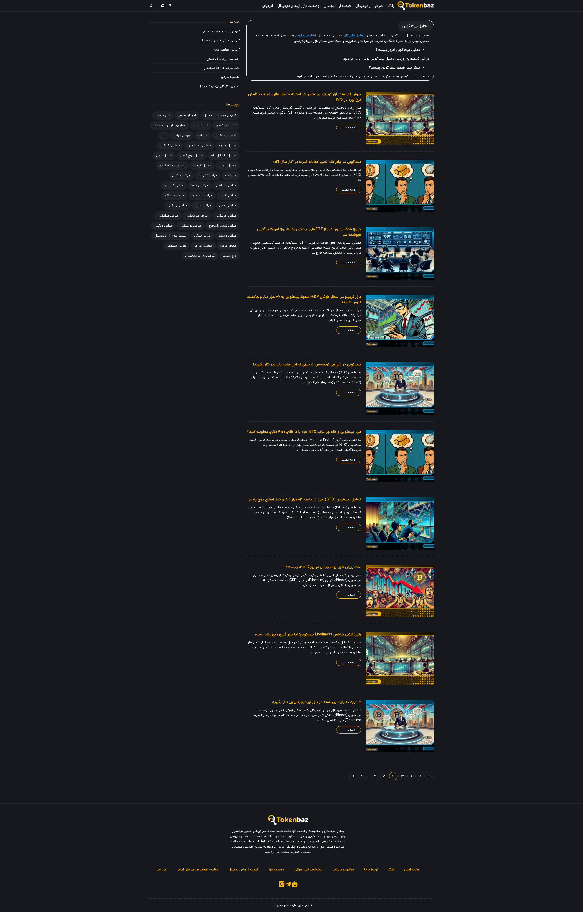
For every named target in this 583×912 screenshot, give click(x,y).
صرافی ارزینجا (199, 185)
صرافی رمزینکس (226, 215)
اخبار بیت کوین (226, 125)
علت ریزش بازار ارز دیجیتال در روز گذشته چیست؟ (323, 567)
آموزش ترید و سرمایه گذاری (221, 31)
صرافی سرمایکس (197, 215)
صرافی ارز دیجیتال (369, 5)
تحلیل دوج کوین (191, 155)
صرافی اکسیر (228, 195)
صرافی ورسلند (227, 235)
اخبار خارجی (200, 125)
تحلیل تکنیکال (354, 35)
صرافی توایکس (177, 205)
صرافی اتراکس (181, 175)
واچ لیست (229, 255)
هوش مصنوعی (176, 245)
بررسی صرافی (181, 135)
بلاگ (390, 5)
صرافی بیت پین (202, 195)
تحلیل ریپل (164, 155)
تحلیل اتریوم (227, 145)
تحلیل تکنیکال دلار (223, 155)
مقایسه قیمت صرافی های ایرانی (197, 869)
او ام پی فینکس (225, 135)
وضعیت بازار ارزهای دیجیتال (298, 5)
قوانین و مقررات (343, 869)
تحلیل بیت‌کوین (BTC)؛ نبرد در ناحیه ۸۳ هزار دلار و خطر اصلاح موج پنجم (305, 499)
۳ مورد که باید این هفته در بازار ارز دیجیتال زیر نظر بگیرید (316, 702)
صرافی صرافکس (168, 215)
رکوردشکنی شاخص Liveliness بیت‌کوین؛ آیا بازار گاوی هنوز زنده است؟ (308, 634)
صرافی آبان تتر (207, 175)
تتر (163, 135)
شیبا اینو (230, 175)
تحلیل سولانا (227, 165)
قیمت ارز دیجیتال (337, 5)
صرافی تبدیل (227, 205)
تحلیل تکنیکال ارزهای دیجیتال (219, 86)
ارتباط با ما (371, 869)
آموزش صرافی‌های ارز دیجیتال (220, 40)
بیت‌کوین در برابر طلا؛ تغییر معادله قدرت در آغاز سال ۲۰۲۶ (317, 161)
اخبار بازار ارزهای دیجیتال (223, 58)
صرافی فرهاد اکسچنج (222, 225)
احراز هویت (163, 115)
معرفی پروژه (228, 245)
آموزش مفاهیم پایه (227, 49)
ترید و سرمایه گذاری (172, 165)
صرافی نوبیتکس (190, 225)
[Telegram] (163, 5)
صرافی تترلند (203, 205)
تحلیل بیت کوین (199, 145)
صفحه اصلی (412, 869)
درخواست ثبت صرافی (308, 869)
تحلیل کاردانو (202, 165)
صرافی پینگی (202, 235)
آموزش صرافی (187, 115)
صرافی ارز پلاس (226, 185)
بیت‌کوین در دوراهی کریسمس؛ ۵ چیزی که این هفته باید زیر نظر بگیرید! (307, 364)
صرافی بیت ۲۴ (174, 195)
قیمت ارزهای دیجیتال (243, 869)
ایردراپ (267, 5)
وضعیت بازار (276, 869)
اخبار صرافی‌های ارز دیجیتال (221, 68)
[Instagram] (170, 5)
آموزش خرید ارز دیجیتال (220, 115)
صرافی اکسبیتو (174, 185)
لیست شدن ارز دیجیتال (171, 235)
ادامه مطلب (348, 127)
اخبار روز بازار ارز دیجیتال (169, 125)
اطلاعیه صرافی (230, 77)
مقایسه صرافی (203, 245)
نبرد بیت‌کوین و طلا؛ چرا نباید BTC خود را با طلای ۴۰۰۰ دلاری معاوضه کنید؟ (304, 431)
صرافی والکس (163, 225)
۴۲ (362, 776)
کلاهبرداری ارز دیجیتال (200, 255)
